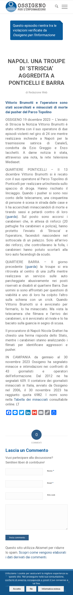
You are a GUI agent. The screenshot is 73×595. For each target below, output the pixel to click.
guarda (12, 217)
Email (50, 483)
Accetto (17, 589)
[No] (68, 582)
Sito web (51, 495)
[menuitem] (55, 7)
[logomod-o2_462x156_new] (30, 7)
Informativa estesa (51, 589)
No (31, 589)
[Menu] (63, 7)
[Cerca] (55, 7)
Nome (50, 471)
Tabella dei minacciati (31, 400)
